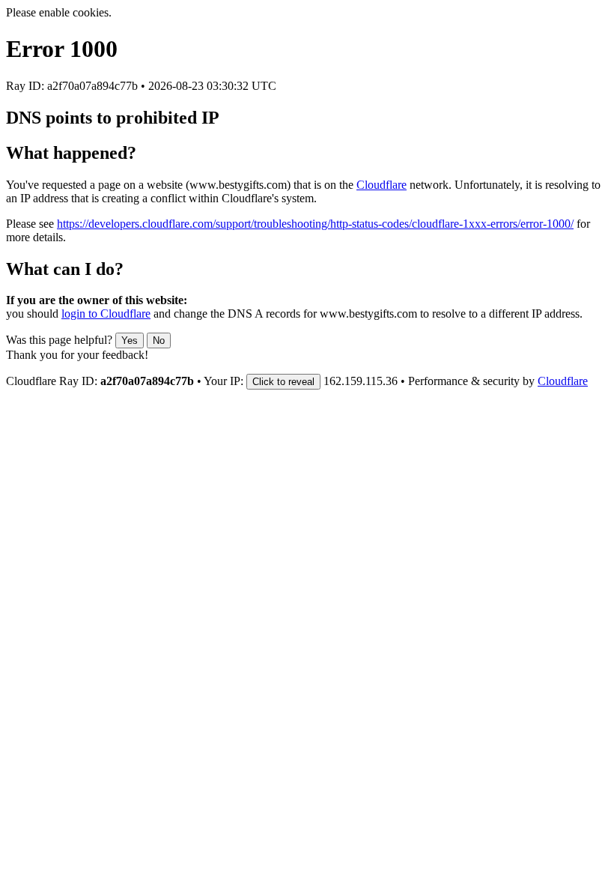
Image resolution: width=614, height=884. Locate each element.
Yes (129, 340)
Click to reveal (283, 381)
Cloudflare (381, 184)
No (159, 340)
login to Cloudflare (106, 313)
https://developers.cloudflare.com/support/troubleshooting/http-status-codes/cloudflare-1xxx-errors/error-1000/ (315, 223)
